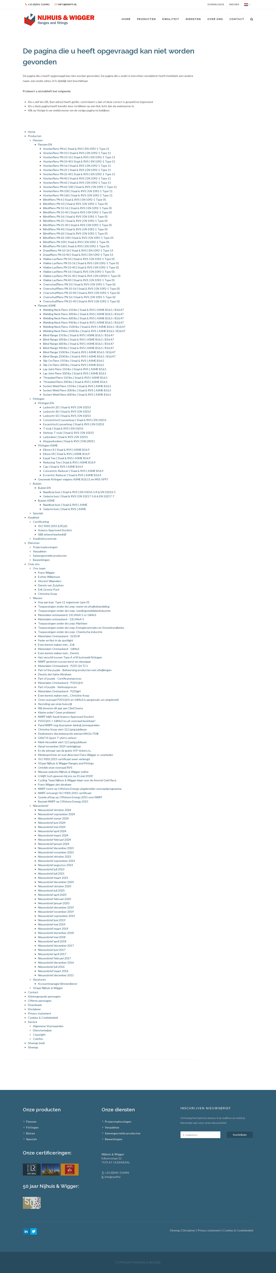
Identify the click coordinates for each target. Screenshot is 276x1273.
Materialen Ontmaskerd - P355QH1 (60, 682)
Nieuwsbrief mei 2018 (51, 937)
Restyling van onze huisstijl (55, 704)
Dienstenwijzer (42, 1030)
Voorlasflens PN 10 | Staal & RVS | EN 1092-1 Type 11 (77, 153)
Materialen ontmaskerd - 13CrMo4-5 (61, 619)
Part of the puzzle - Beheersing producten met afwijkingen (75, 670)
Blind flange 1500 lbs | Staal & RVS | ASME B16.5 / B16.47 (79, 352)
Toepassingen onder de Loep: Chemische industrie (70, 632)
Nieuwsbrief (40, 805)
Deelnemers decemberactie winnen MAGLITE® (68, 733)
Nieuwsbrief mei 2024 (51, 827)
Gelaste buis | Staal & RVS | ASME (64, 509)
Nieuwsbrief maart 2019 (53, 928)
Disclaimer (34, 1009)
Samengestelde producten (50, 555)
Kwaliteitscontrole (45, 538)
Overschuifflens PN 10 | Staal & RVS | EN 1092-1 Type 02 (79, 284)
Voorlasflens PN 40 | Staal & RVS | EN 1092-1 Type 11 (77, 178)
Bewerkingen (41, 560)
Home (31, 131)
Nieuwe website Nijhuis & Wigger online (63, 771)
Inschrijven (240, 1134)
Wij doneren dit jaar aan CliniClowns (60, 708)
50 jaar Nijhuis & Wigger (48, 988)
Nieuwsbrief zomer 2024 (53, 818)
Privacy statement (39, 1013)
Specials (38, 513)
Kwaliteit (33, 517)
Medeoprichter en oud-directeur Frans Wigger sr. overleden (75, 754)
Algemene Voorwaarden (48, 1026)
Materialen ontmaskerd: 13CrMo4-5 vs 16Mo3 (67, 615)
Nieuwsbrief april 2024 (52, 831)
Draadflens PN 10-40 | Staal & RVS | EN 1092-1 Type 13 (78, 254)
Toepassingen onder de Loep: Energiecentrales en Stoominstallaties (81, 627)
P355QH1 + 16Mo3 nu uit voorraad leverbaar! (67, 721)
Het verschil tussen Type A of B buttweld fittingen (70, 657)
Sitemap (33, 1047)
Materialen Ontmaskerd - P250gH (59, 691)
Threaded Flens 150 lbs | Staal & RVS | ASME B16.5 (75, 377)
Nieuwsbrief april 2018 (52, 941)
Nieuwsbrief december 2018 (56, 933)
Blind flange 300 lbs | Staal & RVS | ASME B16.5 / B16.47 (78, 339)
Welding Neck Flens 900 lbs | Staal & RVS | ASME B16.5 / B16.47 (83, 322)
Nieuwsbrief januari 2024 (53, 844)
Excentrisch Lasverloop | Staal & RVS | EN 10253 (73, 424)
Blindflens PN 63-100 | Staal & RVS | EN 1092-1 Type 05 (78, 237)
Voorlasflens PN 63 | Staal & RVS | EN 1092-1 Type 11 (77, 182)
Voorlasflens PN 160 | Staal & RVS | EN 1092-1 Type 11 (78, 195)
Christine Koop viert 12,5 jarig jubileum (62, 729)
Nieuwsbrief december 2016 (56, 962)
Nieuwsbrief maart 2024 (53, 835)
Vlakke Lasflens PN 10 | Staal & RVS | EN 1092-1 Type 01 (79, 259)
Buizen (37, 483)
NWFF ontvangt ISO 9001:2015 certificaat (65, 793)
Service (32, 1022)
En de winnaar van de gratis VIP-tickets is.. (65, 750)
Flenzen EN (45, 144)
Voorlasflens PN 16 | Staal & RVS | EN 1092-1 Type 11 (77, 165)
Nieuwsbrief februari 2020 (54, 899)
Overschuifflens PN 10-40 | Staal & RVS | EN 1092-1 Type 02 (81, 292)
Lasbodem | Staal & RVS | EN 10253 (65, 437)
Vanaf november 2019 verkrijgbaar (59, 746)
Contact (33, 992)
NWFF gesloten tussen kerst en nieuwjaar (64, 661)
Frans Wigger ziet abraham (54, 784)
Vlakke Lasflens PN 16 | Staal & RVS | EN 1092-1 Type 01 (79, 271)
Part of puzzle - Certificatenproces (59, 678)
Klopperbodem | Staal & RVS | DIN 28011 (69, 441)
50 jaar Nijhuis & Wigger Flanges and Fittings (66, 763)
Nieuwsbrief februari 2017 (54, 958)
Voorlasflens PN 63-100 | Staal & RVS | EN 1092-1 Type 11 (80, 187)
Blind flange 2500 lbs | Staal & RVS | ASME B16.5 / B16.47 (79, 356)
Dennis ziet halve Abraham (54, 674)
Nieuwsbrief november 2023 (56, 852)
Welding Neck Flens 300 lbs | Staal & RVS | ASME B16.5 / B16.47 (83, 314)
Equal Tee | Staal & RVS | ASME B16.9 (67, 458)
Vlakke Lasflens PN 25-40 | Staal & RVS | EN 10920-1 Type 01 (82, 276)
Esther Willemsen (49, 576)
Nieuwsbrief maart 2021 (53, 877)
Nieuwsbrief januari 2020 (53, 903)
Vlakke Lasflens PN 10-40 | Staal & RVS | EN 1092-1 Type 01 (81, 267)
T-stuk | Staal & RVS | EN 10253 (63, 428)
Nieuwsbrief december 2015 (56, 975)
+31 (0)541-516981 (117, 1172)
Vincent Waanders (49, 581)
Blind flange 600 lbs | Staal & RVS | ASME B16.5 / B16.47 (78, 343)
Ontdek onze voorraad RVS (55, 767)
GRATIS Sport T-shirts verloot (57, 738)
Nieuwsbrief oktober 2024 (54, 810)
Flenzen (38, 140)
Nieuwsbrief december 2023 (56, 848)
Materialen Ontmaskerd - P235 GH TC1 (63, 665)
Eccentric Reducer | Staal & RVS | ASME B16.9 (72, 475)
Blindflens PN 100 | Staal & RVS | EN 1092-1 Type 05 (76, 242)
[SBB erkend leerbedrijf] (70, 1169)
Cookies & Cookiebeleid (43, 1017)
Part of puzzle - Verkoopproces (57, 687)
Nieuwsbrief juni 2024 (51, 822)
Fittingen (38, 398)
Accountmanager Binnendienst (57, 983)
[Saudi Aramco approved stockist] (51, 1169)
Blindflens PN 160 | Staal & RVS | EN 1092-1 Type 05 (76, 246)
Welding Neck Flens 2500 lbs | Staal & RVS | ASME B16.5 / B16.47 (84, 331)
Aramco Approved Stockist (55, 530)
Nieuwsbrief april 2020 (52, 894)
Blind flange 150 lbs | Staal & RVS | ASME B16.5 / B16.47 (78, 335)
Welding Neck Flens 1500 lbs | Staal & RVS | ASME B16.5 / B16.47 (84, 326)
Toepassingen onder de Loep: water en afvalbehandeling (74, 606)
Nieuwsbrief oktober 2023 (54, 856)
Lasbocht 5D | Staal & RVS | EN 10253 (67, 415)
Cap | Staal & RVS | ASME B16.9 (63, 466)
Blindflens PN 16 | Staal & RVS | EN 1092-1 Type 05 (75, 216)
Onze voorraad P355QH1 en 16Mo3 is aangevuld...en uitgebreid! (78, 699)
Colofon (38, 1038)
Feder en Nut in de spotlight (55, 640)
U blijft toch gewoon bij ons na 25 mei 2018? (65, 776)
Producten (146, 19)
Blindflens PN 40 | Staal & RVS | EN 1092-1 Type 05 (75, 229)
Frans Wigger (46, 572)
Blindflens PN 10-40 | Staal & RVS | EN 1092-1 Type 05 (77, 212)
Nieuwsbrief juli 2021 (51, 873)
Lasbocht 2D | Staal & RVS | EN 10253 (67, 407)
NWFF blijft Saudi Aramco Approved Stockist (66, 716)
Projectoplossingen (45, 547)
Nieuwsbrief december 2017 (56, 945)
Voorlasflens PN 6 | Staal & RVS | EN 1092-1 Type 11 (76, 148)
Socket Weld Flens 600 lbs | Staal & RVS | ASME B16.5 (77, 394)
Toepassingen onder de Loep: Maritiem (62, 623)
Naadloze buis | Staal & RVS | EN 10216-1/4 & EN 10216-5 (79, 492)
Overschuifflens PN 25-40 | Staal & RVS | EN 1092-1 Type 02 (81, 301)
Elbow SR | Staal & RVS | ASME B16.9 (66, 454)
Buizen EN (44, 487)
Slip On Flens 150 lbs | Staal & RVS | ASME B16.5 (73, 360)
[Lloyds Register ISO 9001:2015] (32, 1169)
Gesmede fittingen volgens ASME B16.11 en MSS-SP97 (73, 479)
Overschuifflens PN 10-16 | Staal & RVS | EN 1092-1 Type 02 (81, 288)
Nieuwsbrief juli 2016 (51, 966)
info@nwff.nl (112, 1177)
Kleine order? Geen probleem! (57, 712)
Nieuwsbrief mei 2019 (51, 924)
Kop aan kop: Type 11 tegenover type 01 (64, 602)
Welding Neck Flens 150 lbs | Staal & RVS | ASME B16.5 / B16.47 (83, 309)
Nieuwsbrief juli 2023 (51, 869)
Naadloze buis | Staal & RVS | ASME (65, 504)
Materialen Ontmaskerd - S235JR (59, 636)
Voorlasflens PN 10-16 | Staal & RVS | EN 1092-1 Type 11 (79, 157)
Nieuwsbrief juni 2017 (51, 949)
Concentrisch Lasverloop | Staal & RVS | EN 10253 (74, 420)
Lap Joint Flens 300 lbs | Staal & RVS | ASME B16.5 (74, 373)
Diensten (34, 543)
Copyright (39, 1034)
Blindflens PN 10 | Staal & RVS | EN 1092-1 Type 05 (75, 203)
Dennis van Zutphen (51, 585)
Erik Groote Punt (48, 589)
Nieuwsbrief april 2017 (52, 954)
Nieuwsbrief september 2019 (56, 916)
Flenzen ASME (47, 305)
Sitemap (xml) (36, 1043)
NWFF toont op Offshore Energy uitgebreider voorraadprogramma (79, 788)
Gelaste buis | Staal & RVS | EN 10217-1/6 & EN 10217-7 (78, 496)
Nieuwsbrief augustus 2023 (55, 865)
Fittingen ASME (48, 445)
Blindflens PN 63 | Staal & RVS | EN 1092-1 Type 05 (75, 233)
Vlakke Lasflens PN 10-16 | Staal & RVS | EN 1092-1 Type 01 (81, 263)
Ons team (39, 568)
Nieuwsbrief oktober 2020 (54, 886)
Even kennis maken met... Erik (56, 644)
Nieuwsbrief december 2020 (56, 882)
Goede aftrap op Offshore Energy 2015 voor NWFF (70, 797)
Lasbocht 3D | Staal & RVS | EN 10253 (67, 411)
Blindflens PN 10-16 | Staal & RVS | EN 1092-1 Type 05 (77, 208)
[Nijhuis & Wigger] (59, 19)
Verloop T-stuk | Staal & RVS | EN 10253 (68, 432)
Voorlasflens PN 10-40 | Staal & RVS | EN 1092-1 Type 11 (79, 161)
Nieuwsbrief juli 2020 (51, 890)
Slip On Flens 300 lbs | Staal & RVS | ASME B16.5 (73, 365)
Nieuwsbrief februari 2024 (54, 839)
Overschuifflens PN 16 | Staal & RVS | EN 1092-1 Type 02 (79, 297)
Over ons (34, 564)
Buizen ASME (46, 500)
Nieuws (234, 4)
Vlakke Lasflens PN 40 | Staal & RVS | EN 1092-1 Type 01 (79, 280)
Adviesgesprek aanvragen (44, 996)
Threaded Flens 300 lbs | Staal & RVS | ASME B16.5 (75, 381)
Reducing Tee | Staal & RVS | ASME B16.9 (69, 462)
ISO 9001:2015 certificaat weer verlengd (64, 759)
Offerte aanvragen (40, 1000)
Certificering (41, 521)
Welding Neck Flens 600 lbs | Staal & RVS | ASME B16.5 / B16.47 (83, 318)
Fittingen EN (46, 403)
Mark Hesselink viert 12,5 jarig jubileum (62, 742)
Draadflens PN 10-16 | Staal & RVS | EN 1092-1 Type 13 (78, 250)
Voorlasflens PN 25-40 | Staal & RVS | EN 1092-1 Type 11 (79, 174)
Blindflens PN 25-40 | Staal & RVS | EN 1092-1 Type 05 (77, 225)
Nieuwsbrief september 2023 (56, 860)
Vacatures (39, 979)
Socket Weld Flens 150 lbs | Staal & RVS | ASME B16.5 (77, 386)
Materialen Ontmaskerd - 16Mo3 (58, 649)
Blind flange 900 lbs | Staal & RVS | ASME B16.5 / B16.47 (78, 348)
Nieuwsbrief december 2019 (56, 907)
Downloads (216, 4)
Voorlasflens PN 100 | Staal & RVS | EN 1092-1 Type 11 (78, 191)
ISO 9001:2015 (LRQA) (52, 526)
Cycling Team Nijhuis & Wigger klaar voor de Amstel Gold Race (77, 780)
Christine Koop (47, 593)
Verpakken (39, 551)
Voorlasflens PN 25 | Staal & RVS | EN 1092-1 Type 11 (77, 170)
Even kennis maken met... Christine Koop (63, 695)
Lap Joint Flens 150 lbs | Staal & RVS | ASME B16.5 (74, 369)
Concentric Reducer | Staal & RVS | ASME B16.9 (73, 471)
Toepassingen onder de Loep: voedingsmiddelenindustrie (74, 610)
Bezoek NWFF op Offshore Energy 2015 (63, 801)
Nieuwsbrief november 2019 (56, 911)
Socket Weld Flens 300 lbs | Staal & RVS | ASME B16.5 (77, 390)
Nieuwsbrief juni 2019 (51, 920)
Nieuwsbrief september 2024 (56, 814)
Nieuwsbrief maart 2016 (53, 971)
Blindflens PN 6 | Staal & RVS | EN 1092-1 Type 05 (74, 199)
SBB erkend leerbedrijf (52, 534)
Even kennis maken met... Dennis (58, 653)
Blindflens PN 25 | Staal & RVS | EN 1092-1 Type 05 (75, 220)
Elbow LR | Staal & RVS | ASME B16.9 (66, 449)
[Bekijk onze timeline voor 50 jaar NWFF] (32, 1202)
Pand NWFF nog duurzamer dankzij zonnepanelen (69, 725)
